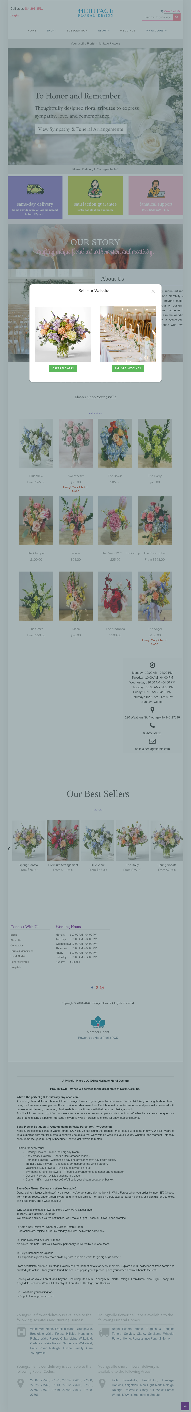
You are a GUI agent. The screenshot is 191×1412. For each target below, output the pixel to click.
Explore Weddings (128, 368)
